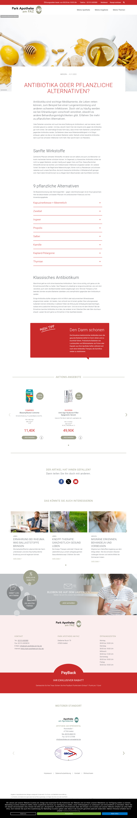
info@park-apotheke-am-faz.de (31, 646)
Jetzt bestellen (29, 437)
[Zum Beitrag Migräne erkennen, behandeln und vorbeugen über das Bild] (107, 521)
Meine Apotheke (83, 10)
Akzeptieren (69, 813)
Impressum (48, 773)
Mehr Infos (114, 813)
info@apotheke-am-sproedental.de (68, 739)
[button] (127, 413)
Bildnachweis (88, 773)
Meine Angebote (101, 10)
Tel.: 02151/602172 (68, 734)
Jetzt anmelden (68, 603)
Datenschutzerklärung (63, 773)
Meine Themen (119, 10)
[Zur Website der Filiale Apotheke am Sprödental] (68, 720)
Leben (15, 536)
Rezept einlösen (115, 2)
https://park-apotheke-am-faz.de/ (32, 649)
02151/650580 (92, 2)
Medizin (63, 74)
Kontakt (77, 773)
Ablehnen (23, 813)
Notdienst (104, 2)
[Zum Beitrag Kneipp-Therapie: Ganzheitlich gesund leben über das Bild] (68, 521)
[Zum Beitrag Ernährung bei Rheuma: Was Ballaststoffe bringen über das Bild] (29, 521)
